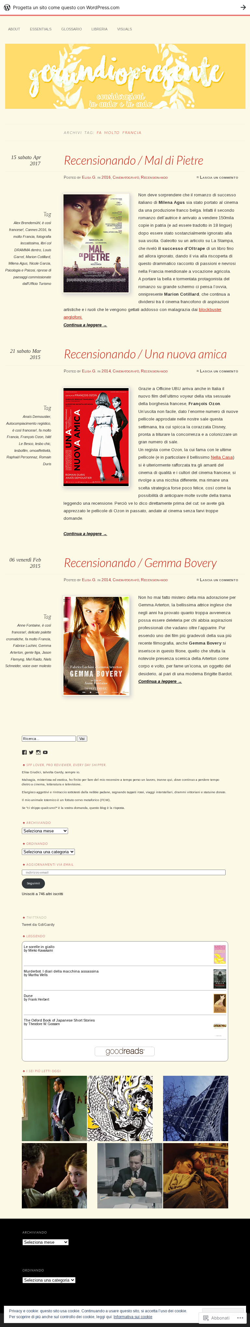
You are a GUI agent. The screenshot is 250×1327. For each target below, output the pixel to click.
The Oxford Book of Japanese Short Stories (59, 1020)
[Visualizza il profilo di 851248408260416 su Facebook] (24, 752)
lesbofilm (21, 450)
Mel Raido (34, 659)
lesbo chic (42, 444)
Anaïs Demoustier (36, 416)
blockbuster (210, 309)
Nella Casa (222, 457)
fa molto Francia (37, 639)
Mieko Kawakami (40, 950)
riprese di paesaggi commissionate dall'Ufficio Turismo (32, 277)
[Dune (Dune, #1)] (220, 1012)
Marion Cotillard (38, 257)
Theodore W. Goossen (44, 1024)
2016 (106, 177)
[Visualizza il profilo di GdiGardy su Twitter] (31, 752)
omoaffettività (40, 450)
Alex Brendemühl (27, 223)
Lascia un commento (219, 177)
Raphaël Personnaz (22, 457)
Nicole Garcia (39, 263)
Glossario (71, 29)
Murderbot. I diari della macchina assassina (61, 971)
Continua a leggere (85, 324)
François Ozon (32, 437)
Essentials (40, 29)
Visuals (124, 29)
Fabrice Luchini (24, 645)
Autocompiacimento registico (28, 423)
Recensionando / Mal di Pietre (133, 160)
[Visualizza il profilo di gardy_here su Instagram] (38, 752)
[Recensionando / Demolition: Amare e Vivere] (54, 1109)
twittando (36, 917)
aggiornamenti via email (50, 864)
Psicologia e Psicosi (20, 270)
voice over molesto (36, 666)
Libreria (99, 29)
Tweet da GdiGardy (38, 924)
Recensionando (154, 177)
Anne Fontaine (28, 625)
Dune (28, 996)
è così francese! (24, 430)
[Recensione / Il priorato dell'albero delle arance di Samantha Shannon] (120, 1109)
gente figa (32, 652)
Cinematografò (126, 177)
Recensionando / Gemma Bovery (140, 562)
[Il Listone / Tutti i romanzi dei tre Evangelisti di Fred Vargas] (195, 1109)
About (14, 29)
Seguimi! (33, 883)
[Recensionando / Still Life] (129, 1176)
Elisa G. (89, 177)
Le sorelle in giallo (39, 947)
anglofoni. (72, 317)
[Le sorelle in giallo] (220, 963)
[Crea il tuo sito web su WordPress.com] (125, 7)
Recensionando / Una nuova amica (145, 354)
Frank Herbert (38, 999)
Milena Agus (17, 263)
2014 (106, 371)
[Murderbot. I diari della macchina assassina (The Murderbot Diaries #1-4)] (220, 987)
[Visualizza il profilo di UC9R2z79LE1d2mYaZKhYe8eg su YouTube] (45, 752)
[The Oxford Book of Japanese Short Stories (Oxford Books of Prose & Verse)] (220, 1037)
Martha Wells (38, 975)
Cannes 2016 (35, 230)
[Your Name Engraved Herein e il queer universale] (195, 1176)
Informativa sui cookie (133, 1317)
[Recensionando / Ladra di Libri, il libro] (54, 1176)
